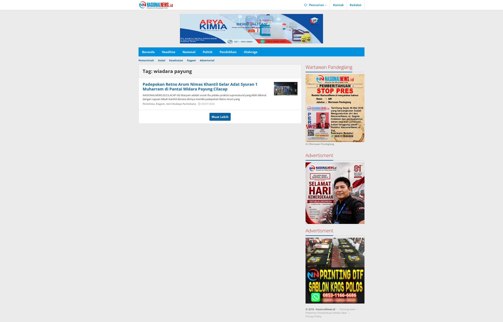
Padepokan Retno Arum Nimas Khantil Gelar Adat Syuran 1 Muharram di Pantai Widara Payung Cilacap (200, 87)
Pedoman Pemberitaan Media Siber (326, 313)
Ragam (160, 104)
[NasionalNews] (156, 5)
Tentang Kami (347, 309)
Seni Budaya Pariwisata (181, 104)
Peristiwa (149, 104)
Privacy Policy (313, 316)
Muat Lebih (220, 117)
